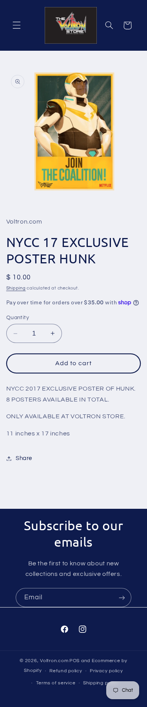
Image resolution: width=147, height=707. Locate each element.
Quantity (17, 317)
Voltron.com (54, 661)
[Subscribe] (122, 597)
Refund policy (65, 671)
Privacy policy (106, 671)
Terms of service (56, 683)
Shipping (16, 288)
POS (74, 661)
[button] (16, 25)
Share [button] (24, 458)
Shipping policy (101, 683)
